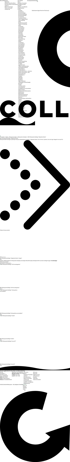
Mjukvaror (20, 97)
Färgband (20, 102)
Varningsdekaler (21, 43)
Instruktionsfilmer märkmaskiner (11, 4)
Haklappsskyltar (21, 62)
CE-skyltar (20, 63)
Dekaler (19, 41)
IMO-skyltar (20, 37)
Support (6, 0)
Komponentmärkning (22, 61)
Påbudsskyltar (21, 30)
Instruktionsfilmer (27, 377)
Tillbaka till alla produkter (5, 230)
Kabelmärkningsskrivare (23, 94)
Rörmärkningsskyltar (22, 15)
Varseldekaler (21, 42)
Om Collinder (20, 0)
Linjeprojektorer (21, 68)
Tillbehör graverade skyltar (23, 66)
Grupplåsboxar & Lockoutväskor (24, 88)
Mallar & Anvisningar (9, 6)
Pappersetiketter (21, 103)
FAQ (4, 0)
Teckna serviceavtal (8, 8)
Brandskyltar (20, 31)
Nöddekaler (20, 48)
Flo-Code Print (21, 16)
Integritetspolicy (21, 8)
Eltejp (19, 112)
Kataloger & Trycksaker (22, 3)
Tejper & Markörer (22, 81)
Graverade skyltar (21, 55)
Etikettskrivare (21, 92)
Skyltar (19, 25)
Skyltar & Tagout (21, 89)
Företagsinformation (22, 4)
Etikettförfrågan (21, 108)
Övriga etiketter (21, 105)
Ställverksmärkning (22, 116)
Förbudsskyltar (21, 29)
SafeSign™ (46, 260)
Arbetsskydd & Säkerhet (23, 67)
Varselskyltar (20, 26)
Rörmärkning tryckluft (22, 22)
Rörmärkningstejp (21, 13)
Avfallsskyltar (20, 35)
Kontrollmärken (21, 52)
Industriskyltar (21, 57)
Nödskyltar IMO (36, 260)
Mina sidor (35, 373)
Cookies (19, 9)
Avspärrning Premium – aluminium (25, 71)
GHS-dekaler (20, 51)
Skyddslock (20, 79)
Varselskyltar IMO (24, 260)
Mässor (19, 1)
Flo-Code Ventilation (22, 18)
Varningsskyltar (21, 27)
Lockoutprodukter (21, 86)
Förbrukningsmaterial (22, 95)
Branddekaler (21, 47)
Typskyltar (20, 60)
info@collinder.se (6, 378)
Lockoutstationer (21, 87)
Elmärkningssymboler (22, 110)
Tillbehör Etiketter (21, 107)
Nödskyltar (20, 32)
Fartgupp (20, 76)
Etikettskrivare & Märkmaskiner (24, 90)
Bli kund (1, 0)
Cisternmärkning (21, 20)
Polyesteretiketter (21, 104)
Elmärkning (20, 109)
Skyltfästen (20, 40)
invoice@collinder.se (8, 379)
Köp (1, 259)
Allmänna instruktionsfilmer (10, 3)
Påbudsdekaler (21, 46)
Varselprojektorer (21, 69)
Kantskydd (20, 78)
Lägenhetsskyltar (21, 65)
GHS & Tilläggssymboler (23, 19)
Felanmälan (7, 1)
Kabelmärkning (21, 113)
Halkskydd (20, 77)
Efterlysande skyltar (22, 36)
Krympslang (20, 115)
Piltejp (19, 21)
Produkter (20, 10)
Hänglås (20, 84)
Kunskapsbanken (30, 0)
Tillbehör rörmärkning (22, 24)
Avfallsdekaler (21, 50)
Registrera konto (36, 374)
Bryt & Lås (20, 83)
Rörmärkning (21, 11)
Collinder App (7, 9)
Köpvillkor (20, 5)
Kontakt (35, 0)
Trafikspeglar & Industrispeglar (24, 82)
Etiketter (20, 100)
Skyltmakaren (34, 10)
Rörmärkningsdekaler (22, 14)
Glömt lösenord (36, 375)
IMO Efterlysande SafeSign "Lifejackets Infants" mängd (10, 258)
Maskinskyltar (21, 58)
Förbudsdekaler (21, 45)
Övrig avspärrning (21, 73)
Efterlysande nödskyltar (22, 137)
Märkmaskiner (21, 93)
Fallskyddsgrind (21, 74)
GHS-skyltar (20, 34)
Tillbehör (20, 99)
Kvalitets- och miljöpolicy (22, 6)
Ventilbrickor (20, 56)
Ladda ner (7, 5)
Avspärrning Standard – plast (24, 72)
